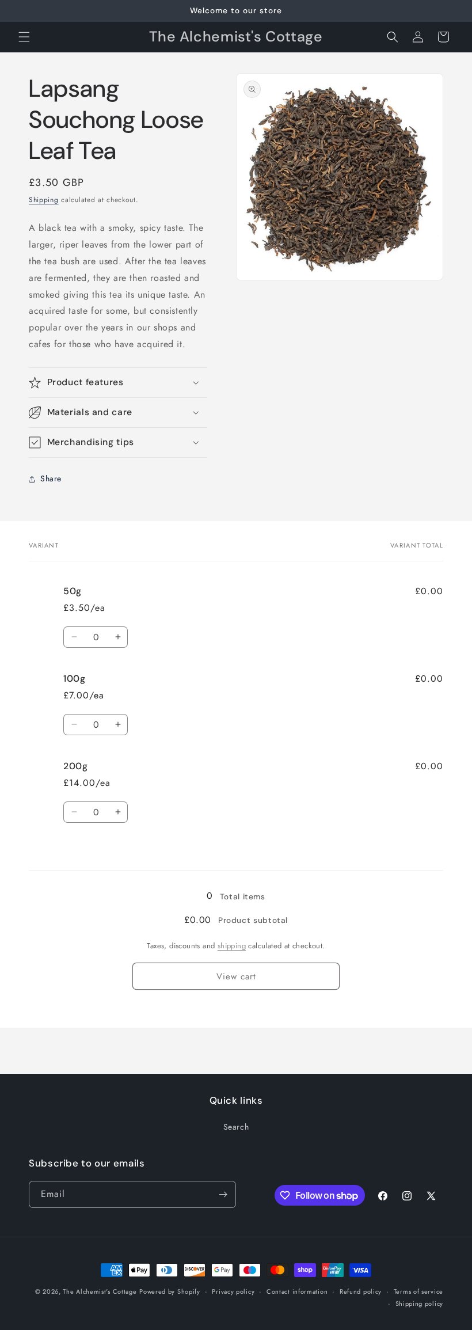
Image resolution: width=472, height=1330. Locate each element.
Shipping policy (419, 1303)
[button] (24, 37)
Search (236, 1127)
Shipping (44, 200)
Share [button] (51, 478)
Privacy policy (233, 1291)
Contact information (297, 1291)
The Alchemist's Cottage (99, 1291)
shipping (232, 945)
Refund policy (361, 1291)
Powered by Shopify (169, 1291)
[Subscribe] (222, 1194)
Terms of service (418, 1291)
